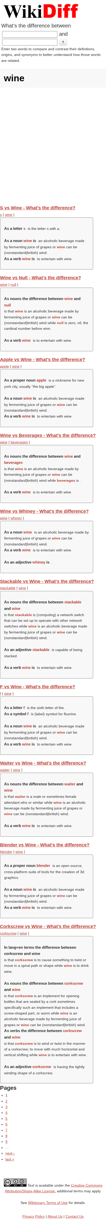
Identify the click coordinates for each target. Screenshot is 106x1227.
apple (4, 366)
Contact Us (75, 1216)
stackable (7, 588)
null (13, 284)
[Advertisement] (53, 146)
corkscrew (8, 933)
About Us (55, 1216)
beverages (19, 442)
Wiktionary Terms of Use (48, 1203)
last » (9, 1159)
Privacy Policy (33, 1216)
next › (10, 1153)
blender (6, 852)
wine (8, 215)
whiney (16, 518)
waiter (5, 770)
